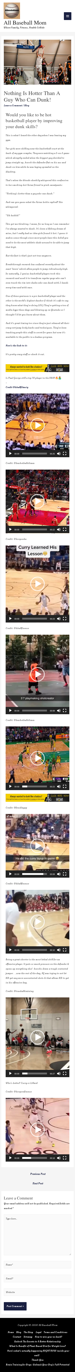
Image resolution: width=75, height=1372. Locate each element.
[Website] (37, 1293)
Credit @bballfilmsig (17, 387)
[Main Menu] (68, 16)
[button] (37, 425)
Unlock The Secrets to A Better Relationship (37, 1341)
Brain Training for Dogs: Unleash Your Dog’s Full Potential (37, 1364)
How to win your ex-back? (48, 1337)
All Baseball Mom (25, 22)
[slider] (34, 453)
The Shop (28, 1332)
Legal (38, 1332)
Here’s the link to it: (16, 345)
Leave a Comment (13, 105)
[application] (37, 425)
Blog (26, 105)
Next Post (38, 1183)
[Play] (10, 453)
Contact (17, 1337)
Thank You (38, 1360)
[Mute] (59, 453)
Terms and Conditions (55, 1332)
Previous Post (38, 1174)
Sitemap (28, 1337)
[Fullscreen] (64, 453)
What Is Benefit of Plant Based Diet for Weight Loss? (37, 1346)
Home (11, 1332)
